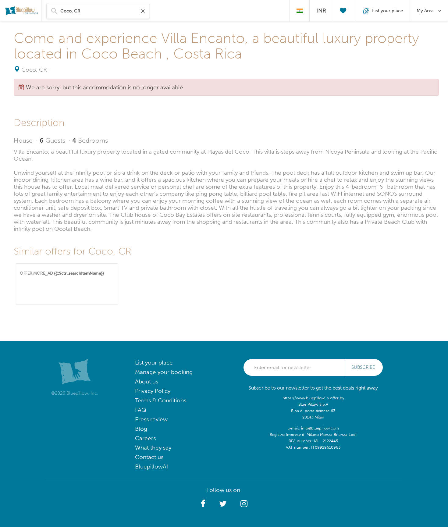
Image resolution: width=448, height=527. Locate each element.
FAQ (140, 409)
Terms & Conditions (160, 400)
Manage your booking (164, 372)
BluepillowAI (151, 466)
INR (321, 10)
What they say (153, 447)
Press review (151, 419)
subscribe (363, 367)
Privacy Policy (152, 390)
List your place (154, 362)
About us (146, 381)
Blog (141, 428)
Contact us (149, 457)
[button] (203, 504)
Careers (145, 438)
